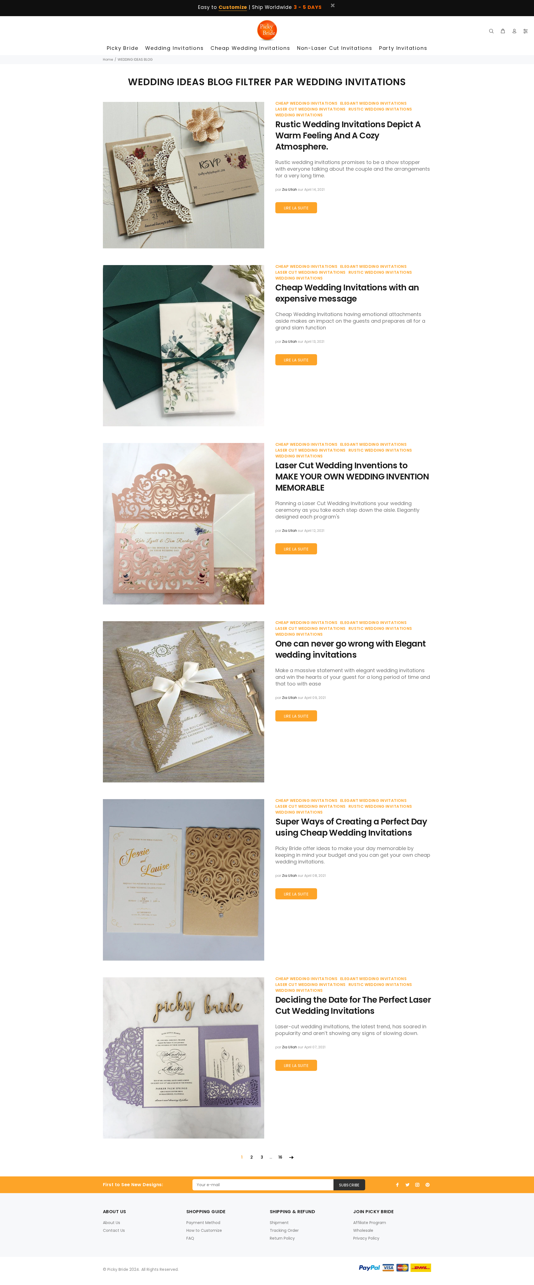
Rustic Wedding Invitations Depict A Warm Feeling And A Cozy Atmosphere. (348, 135)
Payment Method (203, 1222)
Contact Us (114, 1230)
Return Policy (282, 1238)
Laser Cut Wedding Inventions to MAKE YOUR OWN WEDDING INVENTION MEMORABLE (352, 476)
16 (280, 1157)
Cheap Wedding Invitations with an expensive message (347, 293)
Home (108, 59)
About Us (111, 1222)
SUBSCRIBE (349, 1185)
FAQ (190, 1238)
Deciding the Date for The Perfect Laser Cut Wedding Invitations (353, 1005)
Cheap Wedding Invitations (306, 103)
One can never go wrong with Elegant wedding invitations (350, 649)
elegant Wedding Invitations (373, 103)
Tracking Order (284, 1230)
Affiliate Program (369, 1222)
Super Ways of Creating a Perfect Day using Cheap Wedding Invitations (351, 827)
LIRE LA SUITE (296, 208)
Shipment (279, 1222)
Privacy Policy (366, 1238)
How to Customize (204, 1230)
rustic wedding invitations (380, 109)
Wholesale (363, 1230)
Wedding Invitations (299, 115)
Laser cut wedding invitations (310, 109)
